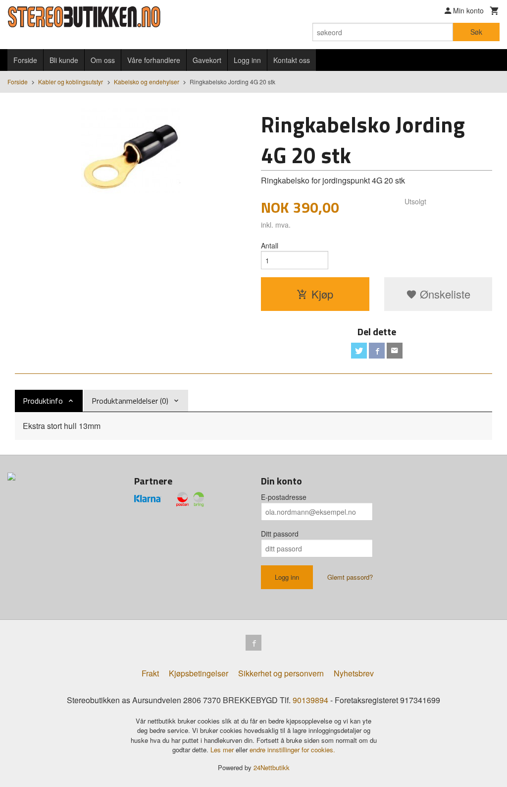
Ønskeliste (443, 294)
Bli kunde (64, 60)
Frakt (150, 673)
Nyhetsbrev (354, 673)
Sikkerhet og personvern (281, 673)
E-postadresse (283, 497)
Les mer (223, 749)
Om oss (103, 60)
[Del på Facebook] (377, 351)
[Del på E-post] (395, 351)
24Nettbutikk (272, 767)
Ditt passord (280, 534)
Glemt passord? (350, 577)
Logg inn (247, 60)
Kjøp (322, 294)
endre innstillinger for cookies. (292, 749)
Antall (269, 245)
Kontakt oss (291, 60)
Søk (476, 32)
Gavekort (207, 60)
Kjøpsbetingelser (198, 673)
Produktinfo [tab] (43, 401)
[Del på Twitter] (359, 351)
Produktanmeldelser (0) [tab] (130, 401)
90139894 (310, 700)
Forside (25, 60)
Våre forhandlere (153, 60)
